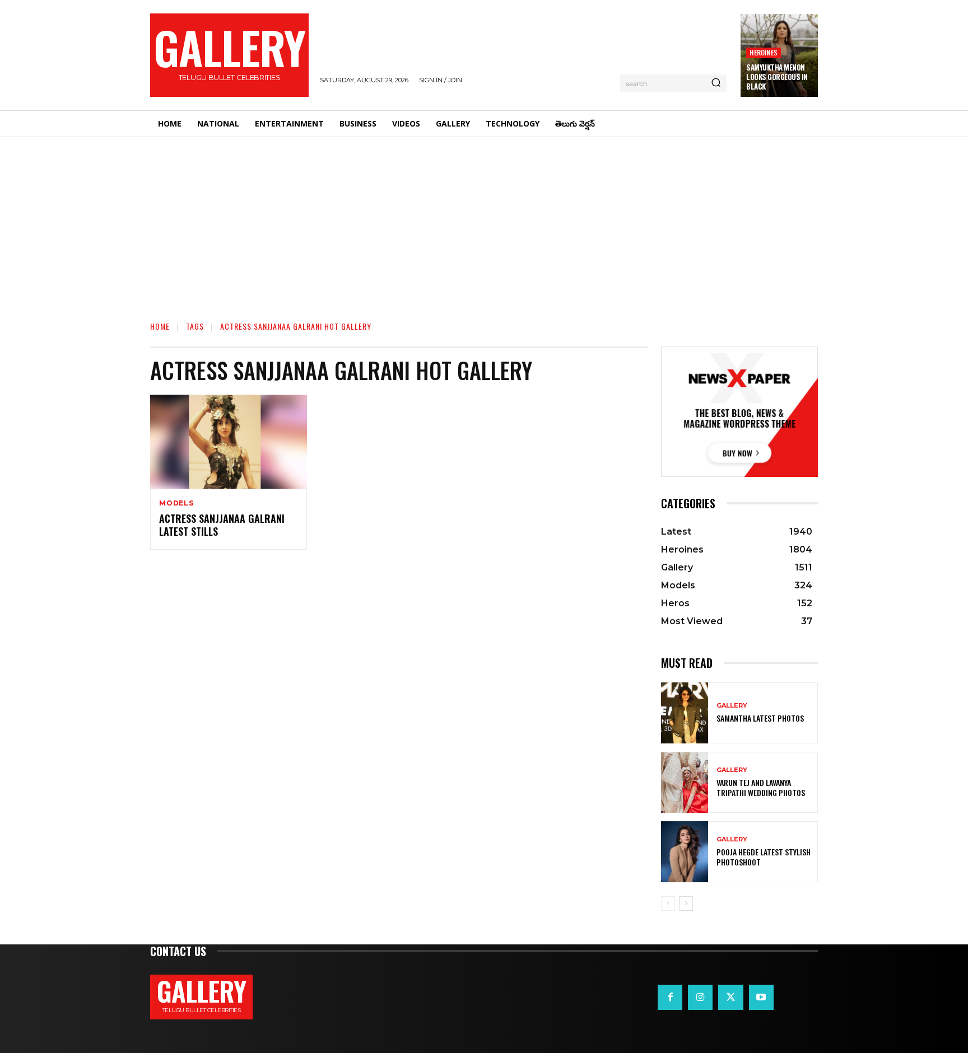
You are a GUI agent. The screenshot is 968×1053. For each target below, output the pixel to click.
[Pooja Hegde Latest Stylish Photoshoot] (684, 851)
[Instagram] (700, 997)
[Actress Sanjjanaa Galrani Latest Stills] (228, 442)
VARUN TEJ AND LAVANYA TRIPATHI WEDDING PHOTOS (760, 787)
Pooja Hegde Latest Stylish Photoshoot (763, 857)
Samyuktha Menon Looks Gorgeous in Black (777, 77)
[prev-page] (668, 903)
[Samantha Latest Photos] (684, 712)
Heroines (764, 52)
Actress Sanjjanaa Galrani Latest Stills (222, 525)
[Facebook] (670, 997)
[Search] (716, 83)
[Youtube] (761, 997)
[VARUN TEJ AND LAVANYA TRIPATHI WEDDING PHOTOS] (684, 782)
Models (176, 503)
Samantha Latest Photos (760, 718)
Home (160, 326)
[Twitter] (730, 997)
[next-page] (686, 903)
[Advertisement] (484, 221)
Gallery (731, 706)
